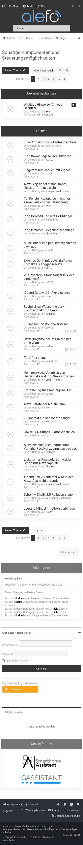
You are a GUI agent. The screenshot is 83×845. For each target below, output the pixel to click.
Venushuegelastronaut (58, 498)
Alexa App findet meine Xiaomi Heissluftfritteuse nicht (45, 186)
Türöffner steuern (36, 358)
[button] (64, 79)
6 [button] (59, 79)
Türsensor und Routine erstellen (46, 324)
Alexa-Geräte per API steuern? (44, 404)
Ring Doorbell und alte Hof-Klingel (48, 216)
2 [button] (38, 79)
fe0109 (50, 282)
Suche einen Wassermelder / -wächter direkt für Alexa (45, 308)
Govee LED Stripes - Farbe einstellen (49, 432)
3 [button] (43, 79)
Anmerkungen (45, 114)
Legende (8, 810)
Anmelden (8, 632)
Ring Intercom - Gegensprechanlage (49, 230)
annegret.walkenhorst (58, 191)
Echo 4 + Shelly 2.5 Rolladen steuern (49, 495)
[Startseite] (41, 16)
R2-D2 (49, 159)
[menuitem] (14, 6)
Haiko (49, 511)
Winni (49, 205)
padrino (50, 346)
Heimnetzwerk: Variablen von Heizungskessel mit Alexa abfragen (49, 374)
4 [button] (48, 79)
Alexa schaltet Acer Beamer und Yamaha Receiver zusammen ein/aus (50, 446)
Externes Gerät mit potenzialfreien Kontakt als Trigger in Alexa (48, 262)
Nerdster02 (52, 219)
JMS (48, 407)
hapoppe (50, 313)
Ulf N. (49, 267)
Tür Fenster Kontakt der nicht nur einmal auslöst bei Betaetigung (47, 200)
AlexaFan (51, 466)
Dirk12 (49, 327)
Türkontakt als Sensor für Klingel (47, 418)
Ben (48, 111)
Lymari (49, 435)
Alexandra (51, 233)
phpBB (77, 835)
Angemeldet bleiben (17, 660)
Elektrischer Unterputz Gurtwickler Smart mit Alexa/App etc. (47, 461)
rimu (48, 296)
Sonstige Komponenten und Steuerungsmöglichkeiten (31, 55)
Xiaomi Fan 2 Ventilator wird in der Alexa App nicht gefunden (48, 479)
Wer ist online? (13, 578)
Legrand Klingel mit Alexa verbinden (49, 508)
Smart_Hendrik (54, 379)
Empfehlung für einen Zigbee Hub (48, 390)
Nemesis (51, 421)
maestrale (51, 361)
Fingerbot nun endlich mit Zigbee (47, 170)
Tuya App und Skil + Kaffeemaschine (50, 142)
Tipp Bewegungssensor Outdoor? (47, 156)
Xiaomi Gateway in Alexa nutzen (47, 293)
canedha (50, 451)
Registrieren (24, 632)
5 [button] (54, 79)
